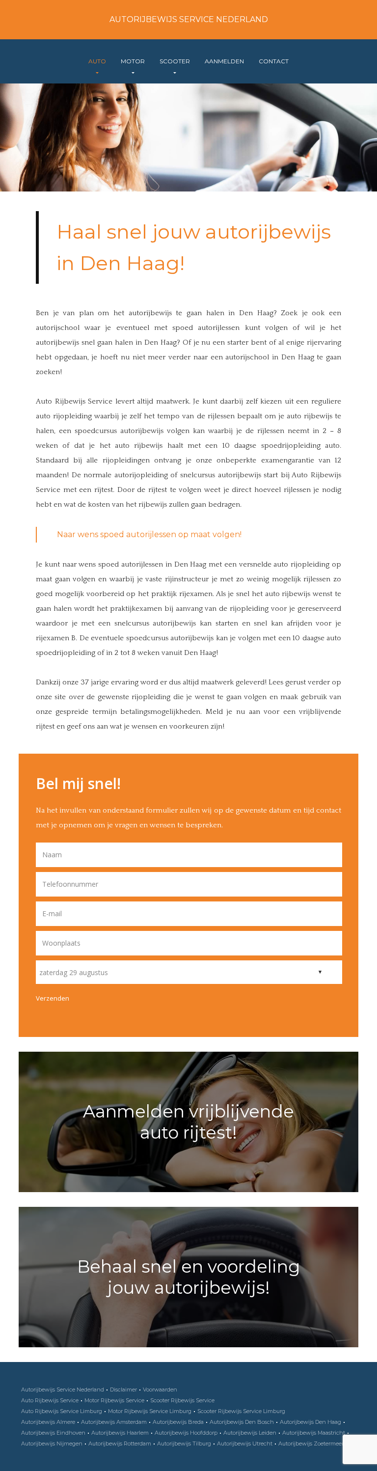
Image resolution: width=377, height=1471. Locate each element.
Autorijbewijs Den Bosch (242, 1421)
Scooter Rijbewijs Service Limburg (241, 1411)
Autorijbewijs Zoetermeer (311, 1443)
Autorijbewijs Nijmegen (51, 1443)
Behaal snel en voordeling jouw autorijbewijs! (188, 1277)
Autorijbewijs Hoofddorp (186, 1432)
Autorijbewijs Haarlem (120, 1432)
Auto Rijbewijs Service (50, 1400)
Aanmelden (224, 61)
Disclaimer (123, 1389)
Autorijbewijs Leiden (249, 1432)
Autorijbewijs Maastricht (313, 1432)
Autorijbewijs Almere (48, 1421)
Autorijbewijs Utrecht (244, 1443)
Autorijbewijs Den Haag (310, 1421)
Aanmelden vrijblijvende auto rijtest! (188, 1122)
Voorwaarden (160, 1389)
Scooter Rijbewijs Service (182, 1400)
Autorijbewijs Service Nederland (188, 19)
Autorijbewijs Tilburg (184, 1443)
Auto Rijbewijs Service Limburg (61, 1411)
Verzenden (52, 998)
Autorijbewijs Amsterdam (114, 1421)
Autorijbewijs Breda (178, 1421)
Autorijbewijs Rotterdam (119, 1443)
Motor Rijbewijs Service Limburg (149, 1411)
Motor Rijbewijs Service (114, 1400)
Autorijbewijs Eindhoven (53, 1432)
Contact (274, 61)
